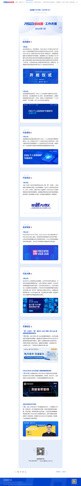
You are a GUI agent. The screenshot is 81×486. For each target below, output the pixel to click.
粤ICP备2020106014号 (29, 484)
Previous (58, 471)
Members (58, 2)
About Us (21, 2)
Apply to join (65, 2)
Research (72, 2)
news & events (29, 2)
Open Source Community (49, 2)
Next (64, 471)
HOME (16, 2)
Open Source (37, 2)
